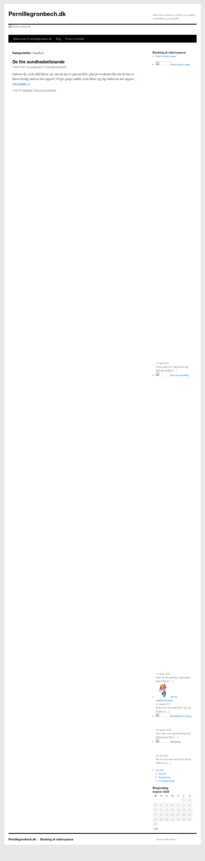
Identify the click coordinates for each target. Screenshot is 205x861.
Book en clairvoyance (166, 56)
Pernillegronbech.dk (37, 13)
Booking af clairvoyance (56, 839)
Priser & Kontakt (74, 39)
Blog (58, 39)
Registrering (164, 777)
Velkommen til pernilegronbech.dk (32, 39)
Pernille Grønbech (56, 66)
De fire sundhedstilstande (38, 62)
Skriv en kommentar (45, 90)
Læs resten (21, 83)
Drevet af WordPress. (167, 839)
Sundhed (28, 90)
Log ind (159, 769)
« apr (155, 828)
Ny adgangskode (167, 780)
